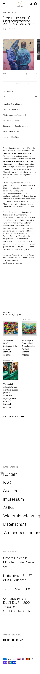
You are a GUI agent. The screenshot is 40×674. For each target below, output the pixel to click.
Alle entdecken (10, 416)
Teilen (5, 97)
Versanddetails (8, 91)
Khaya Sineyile (11, 12)
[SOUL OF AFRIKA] (20, 4)
